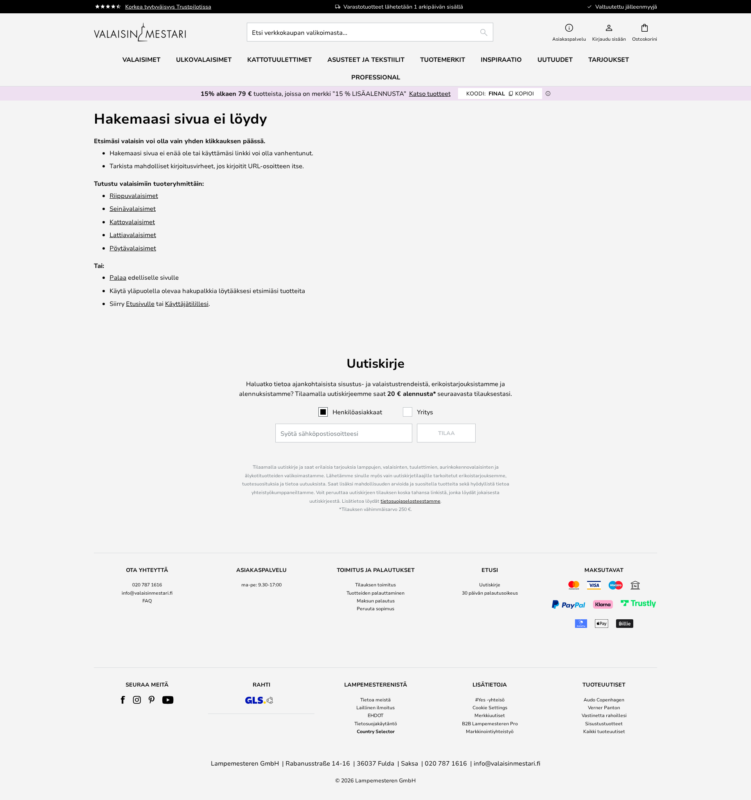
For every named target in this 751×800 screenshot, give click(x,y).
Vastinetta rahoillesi (604, 715)
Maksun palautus (376, 600)
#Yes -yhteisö (490, 699)
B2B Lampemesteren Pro (490, 723)
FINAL (500, 93)
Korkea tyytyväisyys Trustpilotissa (168, 6)
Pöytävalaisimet (133, 248)
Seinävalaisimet (133, 208)
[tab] (147, 599)
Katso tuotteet (430, 93)
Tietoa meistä (375, 699)
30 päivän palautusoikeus (490, 593)
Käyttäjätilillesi (186, 303)
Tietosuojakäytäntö (375, 723)
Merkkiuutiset (489, 715)
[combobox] (370, 32)
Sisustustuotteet (604, 723)
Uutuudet (555, 59)
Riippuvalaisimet (134, 195)
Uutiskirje (489, 584)
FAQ (147, 600)
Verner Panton (604, 707)
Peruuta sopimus (375, 608)
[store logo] (140, 32)
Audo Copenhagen (604, 699)
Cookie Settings (490, 707)
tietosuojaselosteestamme (410, 501)
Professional (375, 77)
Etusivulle (140, 303)
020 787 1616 (147, 584)
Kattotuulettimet (279, 59)
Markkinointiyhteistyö (490, 731)
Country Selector (376, 731)
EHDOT (375, 715)
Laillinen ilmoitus (375, 707)
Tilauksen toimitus (375, 584)
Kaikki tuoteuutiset (604, 731)
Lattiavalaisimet (133, 234)
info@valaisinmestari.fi (147, 593)
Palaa (118, 277)
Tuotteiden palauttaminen (375, 593)
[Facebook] (123, 700)
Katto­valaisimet (132, 222)
